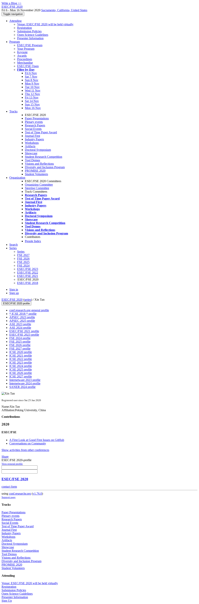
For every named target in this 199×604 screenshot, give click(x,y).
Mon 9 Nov (32, 83)
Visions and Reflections (39, 163)
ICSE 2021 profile (20, 355)
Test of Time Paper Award (41, 132)
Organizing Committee (39, 184)
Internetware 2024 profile (24, 383)
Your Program (25, 48)
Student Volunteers (36, 174)
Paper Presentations (37, 118)
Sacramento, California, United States (64, 10)
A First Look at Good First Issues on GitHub (36, 440)
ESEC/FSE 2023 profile (24, 334)
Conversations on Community (27, 443)
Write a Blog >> (11, 3)
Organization (17, 177)
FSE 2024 (23, 265)
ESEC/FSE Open (28, 66)
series (27, 299)
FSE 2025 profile (20, 341)
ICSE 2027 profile (20, 376)
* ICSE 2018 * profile (23, 313)
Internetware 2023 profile (24, 380)
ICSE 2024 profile (20, 366)
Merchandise (25, 62)
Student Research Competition (43, 156)
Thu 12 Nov (32, 94)
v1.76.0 (37, 493)
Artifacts (30, 146)
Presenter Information (30, 38)
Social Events (33, 128)
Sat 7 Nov (31, 76)
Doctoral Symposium (38, 149)
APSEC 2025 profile (22, 320)
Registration (24, 27)
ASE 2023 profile (20, 324)
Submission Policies (29, 31)
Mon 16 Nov (33, 108)
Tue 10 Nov (32, 87)
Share (5, 456)
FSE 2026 (23, 258)
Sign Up (7, 600)
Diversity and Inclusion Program (45, 167)
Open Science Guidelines (32, 34)
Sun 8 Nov (31, 80)
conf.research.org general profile (29, 310)
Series (20, 251)
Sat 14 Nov (32, 101)
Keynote (22, 52)
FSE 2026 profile (20, 345)
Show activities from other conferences (25, 450)
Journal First (32, 135)
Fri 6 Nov (31, 73)
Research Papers (35, 125)
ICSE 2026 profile (20, 373)
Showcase (31, 153)
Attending (15, 20)
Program (14, 41)
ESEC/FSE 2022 (27, 272)
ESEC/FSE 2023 (27, 269)
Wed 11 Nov (32, 90)
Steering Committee (37, 188)
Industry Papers (34, 139)
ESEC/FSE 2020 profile (16, 303)
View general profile (12, 463)
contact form (9, 486)
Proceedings (24, 59)
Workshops (32, 142)
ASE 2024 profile (20, 327)
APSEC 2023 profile (22, 317)
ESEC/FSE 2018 (27, 283)
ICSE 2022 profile (20, 359)
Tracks (13, 111)
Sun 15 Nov (32, 104)
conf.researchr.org (20, 493)
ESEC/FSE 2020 (12, 299)
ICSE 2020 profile (20, 352)
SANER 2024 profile (22, 387)
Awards (22, 55)
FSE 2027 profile (20, 348)
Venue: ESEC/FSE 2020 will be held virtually (45, 24)
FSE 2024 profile (20, 338)
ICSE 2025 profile (20, 369)
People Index (33, 241)
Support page (9, 497)
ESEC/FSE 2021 (27, 276)
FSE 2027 (23, 255)
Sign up (14, 293)
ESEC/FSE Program (29, 45)
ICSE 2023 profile (20, 362)
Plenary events (34, 122)
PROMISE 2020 (35, 170)
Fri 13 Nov (31, 97)
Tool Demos (32, 160)
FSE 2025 (23, 262)
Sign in (13, 289)
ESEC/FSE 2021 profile (24, 331)
